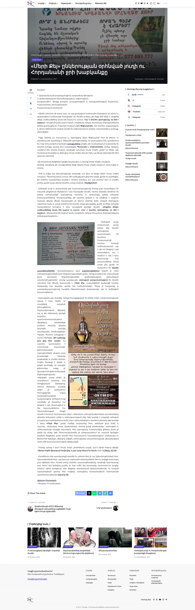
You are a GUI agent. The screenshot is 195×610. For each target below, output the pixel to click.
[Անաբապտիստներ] (115, 537)
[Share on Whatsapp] (94, 493)
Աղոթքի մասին (131, 163)
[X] (138, 3)
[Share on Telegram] (30, 108)
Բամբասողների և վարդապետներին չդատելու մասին (137, 142)
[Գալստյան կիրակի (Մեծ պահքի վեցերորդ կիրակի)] (161, 156)
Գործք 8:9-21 (90, 183)
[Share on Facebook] (30, 98)
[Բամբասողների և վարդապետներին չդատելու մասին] (161, 143)
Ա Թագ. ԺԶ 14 (109, 450)
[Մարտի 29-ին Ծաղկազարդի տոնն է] (161, 132)
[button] (154, 3)
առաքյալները (73, 144)
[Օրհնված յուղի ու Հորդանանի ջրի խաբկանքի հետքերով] (150, 537)
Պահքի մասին (130, 158)
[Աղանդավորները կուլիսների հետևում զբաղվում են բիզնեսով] (79, 537)
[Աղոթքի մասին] (161, 166)
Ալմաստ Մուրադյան (46, 480)
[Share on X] (30, 103)
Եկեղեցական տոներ (133, 135)
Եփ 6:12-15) (63, 474)
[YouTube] (141, 3)
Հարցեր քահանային (37, 579)
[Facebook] (136, 3)
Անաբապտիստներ (108, 550)
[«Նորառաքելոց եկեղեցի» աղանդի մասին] (44, 537)
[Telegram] (147, 3)
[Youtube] (146, 111)
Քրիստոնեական (131, 148)
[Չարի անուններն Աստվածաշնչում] (161, 177)
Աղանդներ (36, 60)
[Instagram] (144, 3)
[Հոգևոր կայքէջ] (31, 3)
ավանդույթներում (90, 271)
